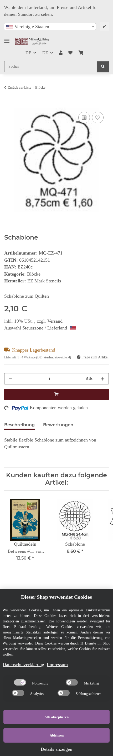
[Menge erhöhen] (103, 378)
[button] (60, 53)
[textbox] (50, 26)
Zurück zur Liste (19, 87)
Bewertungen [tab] (58, 424)
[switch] (20, 682)
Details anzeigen (56, 749)
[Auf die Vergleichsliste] (84, 117)
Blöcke (33, 274)
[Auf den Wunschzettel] (98, 117)
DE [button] (28, 52)
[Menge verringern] (10, 378)
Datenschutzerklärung (23, 664)
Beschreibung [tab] (19, 424)
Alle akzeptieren (56, 717)
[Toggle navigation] (6, 38)
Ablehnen (57, 735)
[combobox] (50, 26)
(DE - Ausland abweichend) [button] (53, 357)
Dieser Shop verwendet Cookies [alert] (56, 597)
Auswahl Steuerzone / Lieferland (36, 328)
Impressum (57, 664)
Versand (55, 321)
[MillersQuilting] (32, 41)
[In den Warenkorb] (8, 104)
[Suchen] (103, 66)
